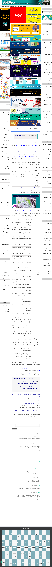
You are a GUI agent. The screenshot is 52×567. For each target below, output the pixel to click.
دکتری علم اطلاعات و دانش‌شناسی (18, 533)
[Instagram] (9, 104)
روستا (31, 469)
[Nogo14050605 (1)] (25, 65)
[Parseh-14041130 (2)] (18, 7)
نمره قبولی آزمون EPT (5, 294)
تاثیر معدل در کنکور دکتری (47, 131)
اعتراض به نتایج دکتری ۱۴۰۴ (46, 89)
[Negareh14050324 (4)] (25, 89)
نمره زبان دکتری (6, 261)
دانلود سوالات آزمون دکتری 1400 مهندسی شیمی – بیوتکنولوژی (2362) (20, 519)
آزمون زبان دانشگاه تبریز (5, 296)
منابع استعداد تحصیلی (47, 57)
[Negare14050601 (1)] (25, 77)
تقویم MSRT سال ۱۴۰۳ (5, 275)
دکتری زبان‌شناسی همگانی (3, 563)
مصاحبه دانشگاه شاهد (47, 186)
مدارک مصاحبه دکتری (5, 188)
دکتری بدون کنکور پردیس (47, 69)
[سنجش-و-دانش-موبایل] (25, 35)
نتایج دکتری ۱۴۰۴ (48, 86)
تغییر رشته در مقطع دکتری (47, 114)
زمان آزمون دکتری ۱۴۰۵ (47, 94)
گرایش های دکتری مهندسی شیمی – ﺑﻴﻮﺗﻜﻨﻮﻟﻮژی (32, 518)
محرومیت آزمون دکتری (47, 117)
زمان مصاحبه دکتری (6, 228)
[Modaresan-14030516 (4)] (33, 7)
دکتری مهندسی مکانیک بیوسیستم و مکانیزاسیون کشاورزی (29, 555)
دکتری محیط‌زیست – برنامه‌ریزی (18, 538)
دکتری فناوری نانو (7, 543)
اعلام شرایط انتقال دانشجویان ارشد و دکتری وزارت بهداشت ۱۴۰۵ (47, 234)
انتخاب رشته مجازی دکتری (5, 137)
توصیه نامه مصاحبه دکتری (5, 202)
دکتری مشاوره (7, 532)
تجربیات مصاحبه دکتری (5, 225)
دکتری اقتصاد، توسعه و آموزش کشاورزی (22, 555)
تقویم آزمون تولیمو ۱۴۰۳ (5, 278)
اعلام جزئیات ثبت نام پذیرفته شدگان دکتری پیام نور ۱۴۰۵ (47, 265)
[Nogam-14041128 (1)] (25, 23)
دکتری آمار (33, 543)
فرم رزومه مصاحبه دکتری (5, 205)
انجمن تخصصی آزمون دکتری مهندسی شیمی (32, 361)
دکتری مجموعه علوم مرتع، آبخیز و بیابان (33, 563)
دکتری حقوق (33, 532)
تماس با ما (46, 281)
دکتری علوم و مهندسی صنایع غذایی (26, 555)
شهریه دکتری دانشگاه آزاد (47, 27)
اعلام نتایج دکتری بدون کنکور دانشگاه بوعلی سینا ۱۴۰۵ (47, 259)
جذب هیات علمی (48, 194)
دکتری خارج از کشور (48, 67)
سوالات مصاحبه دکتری (5, 191)
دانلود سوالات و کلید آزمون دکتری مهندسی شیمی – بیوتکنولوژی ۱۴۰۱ (25, 518)
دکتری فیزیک (29, 543)
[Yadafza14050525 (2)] (25, 48)
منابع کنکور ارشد (48, 147)
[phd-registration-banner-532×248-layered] (36, 60)
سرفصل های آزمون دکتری (27, 405)
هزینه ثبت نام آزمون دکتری (46, 109)
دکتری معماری (25, 562)
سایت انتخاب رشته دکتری (5, 144)
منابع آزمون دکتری (28, 407)
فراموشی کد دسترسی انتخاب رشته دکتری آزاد (5, 158)
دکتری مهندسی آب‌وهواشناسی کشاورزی (14, 555)
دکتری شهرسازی (22, 562)
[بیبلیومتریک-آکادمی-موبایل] (25, 54)
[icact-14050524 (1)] (25, 120)
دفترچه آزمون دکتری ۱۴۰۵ (33, 145)
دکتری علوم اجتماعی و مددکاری (37, 533)
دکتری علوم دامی (48, 562)
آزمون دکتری (27, 192)
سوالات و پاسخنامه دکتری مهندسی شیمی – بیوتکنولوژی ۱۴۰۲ (37, 518)
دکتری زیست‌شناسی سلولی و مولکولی (44, 543)
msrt (8, 264)
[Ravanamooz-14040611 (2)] (25, 41)
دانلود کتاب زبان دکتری (47, 54)
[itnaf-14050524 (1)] (25, 108)
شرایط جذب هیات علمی (47, 210)
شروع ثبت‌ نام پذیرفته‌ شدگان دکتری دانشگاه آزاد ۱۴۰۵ (47, 244)
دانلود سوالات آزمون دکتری (47, 47)
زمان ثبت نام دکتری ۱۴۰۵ (24, 368)
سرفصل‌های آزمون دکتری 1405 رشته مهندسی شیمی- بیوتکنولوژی (24, 156)
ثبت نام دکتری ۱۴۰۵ (48, 97)
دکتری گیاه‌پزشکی (44, 562)
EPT (8, 267)
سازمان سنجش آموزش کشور (20, 145)
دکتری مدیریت (26, 532)
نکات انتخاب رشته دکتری (5, 117)
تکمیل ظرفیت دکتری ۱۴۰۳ (47, 92)
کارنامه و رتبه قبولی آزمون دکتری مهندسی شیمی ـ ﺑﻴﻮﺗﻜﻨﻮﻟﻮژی (15, 518)
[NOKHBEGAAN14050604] (15, 60)
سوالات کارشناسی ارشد (47, 174)
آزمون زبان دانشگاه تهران (5, 272)
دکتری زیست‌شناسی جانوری (48, 543)
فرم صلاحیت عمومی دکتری (5, 253)
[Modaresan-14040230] (26, 60)
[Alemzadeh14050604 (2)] (25, 96)
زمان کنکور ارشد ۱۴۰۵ (48, 171)
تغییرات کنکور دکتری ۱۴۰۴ (47, 111)
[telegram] (25, 84)
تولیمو (8, 269)
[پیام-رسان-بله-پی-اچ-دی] (25, 114)
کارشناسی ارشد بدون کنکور (47, 144)
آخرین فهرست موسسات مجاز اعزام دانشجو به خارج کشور (47, 74)
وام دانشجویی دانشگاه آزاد (47, 34)
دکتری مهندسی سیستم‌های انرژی (40, 555)
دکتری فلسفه (14, 532)
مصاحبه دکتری (7, 176)
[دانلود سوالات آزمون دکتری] (47, 16)
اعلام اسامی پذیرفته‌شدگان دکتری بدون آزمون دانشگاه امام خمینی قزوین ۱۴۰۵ (47, 271)
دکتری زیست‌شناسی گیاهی (7, 538)
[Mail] (7, 104)
